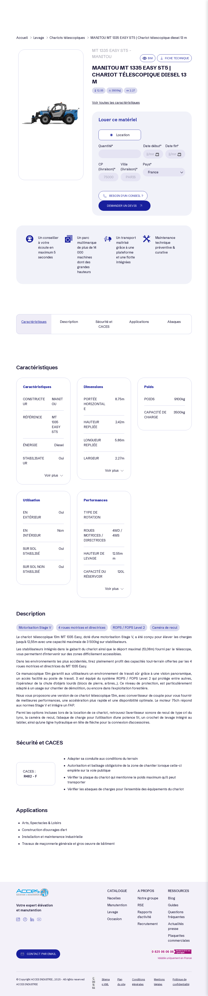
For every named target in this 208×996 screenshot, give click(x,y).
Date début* (152, 146)
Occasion (114, 919)
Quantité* (106, 146)
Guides (173, 905)
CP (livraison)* (107, 166)
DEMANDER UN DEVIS (122, 206)
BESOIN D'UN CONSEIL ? (126, 196)
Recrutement (148, 924)
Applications (139, 322)
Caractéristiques (34, 322)
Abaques (174, 322)
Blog (171, 898)
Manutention (117, 905)
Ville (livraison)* (129, 166)
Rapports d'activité (145, 914)
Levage (112, 912)
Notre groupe (148, 898)
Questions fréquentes (176, 914)
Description (69, 322)
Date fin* (172, 146)
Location (123, 135)
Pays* (147, 164)
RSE (141, 905)
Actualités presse (176, 926)
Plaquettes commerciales (179, 938)
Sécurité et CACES (104, 324)
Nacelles (114, 898)
